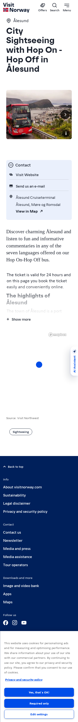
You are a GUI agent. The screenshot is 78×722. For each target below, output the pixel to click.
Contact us (12, 532)
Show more (21, 319)
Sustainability (14, 495)
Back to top (15, 466)
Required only (39, 703)
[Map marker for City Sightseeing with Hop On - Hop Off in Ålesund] (39, 365)
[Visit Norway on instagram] (14, 622)
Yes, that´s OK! (39, 692)
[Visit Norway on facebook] (5, 622)
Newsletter (12, 540)
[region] (39, 676)
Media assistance (17, 556)
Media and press (17, 548)
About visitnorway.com (22, 486)
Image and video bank (21, 585)
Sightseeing (21, 431)
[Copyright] (66, 133)
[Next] (65, 114)
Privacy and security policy (25, 511)
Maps (7, 601)
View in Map (27, 211)
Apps (7, 593)
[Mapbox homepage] (57, 334)
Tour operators (15, 564)
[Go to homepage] (16, 8)
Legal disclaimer (16, 503)
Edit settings (39, 714)
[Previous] (12, 114)
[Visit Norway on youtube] (23, 622)
